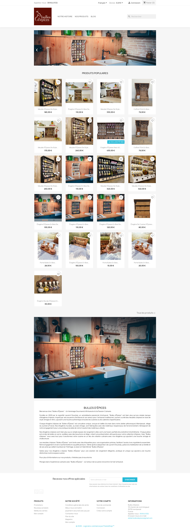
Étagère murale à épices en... (48, 301)
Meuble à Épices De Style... (48, 109)
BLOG (93, 16)
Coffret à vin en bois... (142, 109)
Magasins (68, 519)
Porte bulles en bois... (48, 263)
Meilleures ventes (40, 511)
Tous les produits (146, 313)
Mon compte (38, 514)
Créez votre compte (104, 511)
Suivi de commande (104, 505)
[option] (95, 49)
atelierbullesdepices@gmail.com (140, 518)
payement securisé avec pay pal (77, 511)
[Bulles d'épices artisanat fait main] (95, 357)
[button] (43, 49)
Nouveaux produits (41, 508)
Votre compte (104, 501)
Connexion (101, 508)
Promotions (38, 505)
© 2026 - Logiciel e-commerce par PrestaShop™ (95, 526)
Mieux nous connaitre (73, 508)
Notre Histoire (65, 16)
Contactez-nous (71, 514)
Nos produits (81, 16)
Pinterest (36, 491)
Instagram (41, 491)
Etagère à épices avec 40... (110, 147)
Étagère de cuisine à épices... (142, 224)
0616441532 (52, 3)
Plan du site (69, 516)
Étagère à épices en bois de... (79, 109)
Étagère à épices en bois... (79, 224)
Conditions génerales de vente (77, 505)
